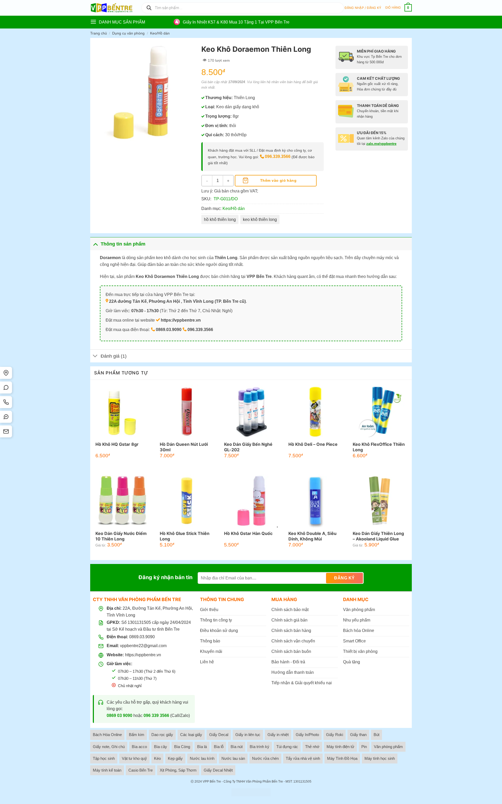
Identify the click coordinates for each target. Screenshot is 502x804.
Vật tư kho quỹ (134, 758)
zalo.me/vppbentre (381, 144)
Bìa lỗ (219, 746)
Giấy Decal (218, 734)
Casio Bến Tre (140, 770)
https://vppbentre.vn (143, 655)
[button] (363, 8)
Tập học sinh (104, 758)
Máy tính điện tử (340, 746)
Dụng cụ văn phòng (128, 33)
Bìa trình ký (259, 746)
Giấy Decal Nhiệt (218, 770)
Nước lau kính (202, 758)
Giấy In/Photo (307, 734)
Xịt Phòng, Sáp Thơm (178, 770)
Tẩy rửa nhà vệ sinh (303, 758)
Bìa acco (139, 746)
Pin (364, 746)
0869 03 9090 (119, 715)
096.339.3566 (277, 156)
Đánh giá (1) (114, 356)
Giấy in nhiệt (278, 734)
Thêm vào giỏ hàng (278, 180)
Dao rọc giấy (162, 734)
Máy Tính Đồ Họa (342, 758)
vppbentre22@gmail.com (143, 645)
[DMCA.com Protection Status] (251, 792)
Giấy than (358, 734)
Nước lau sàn (233, 758)
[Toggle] (95, 243)
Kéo (157, 758)
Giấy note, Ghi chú (109, 746)
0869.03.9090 (142, 637)
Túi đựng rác (287, 746)
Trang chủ (98, 33)
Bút (376, 734)
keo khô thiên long (260, 219)
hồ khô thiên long (220, 219)
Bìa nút (237, 746)
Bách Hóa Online (107, 734)
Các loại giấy (191, 734)
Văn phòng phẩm (388, 746)
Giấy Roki (334, 734)
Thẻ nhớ (312, 746)
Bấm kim (136, 734)
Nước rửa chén (265, 758)
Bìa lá (202, 746)
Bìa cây (160, 746)
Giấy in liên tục (247, 734)
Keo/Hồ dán (160, 33)
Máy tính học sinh (379, 758)
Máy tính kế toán (107, 770)
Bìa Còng (182, 746)
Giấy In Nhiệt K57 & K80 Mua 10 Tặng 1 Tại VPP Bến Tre (236, 22)
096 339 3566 (156, 715)
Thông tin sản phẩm (123, 244)
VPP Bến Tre (212, 781)
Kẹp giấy (175, 758)
